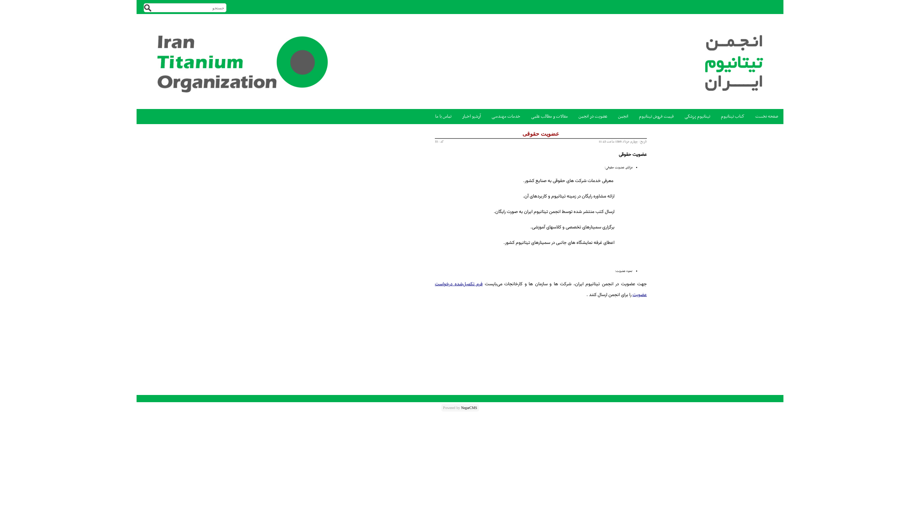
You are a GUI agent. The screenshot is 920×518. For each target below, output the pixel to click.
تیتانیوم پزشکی (697, 117)
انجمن (623, 117)
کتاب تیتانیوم (733, 117)
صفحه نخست (766, 117)
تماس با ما (443, 117)
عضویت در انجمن (593, 117)
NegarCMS (469, 408)
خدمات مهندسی (506, 117)
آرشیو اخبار (471, 117)
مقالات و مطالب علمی (549, 117)
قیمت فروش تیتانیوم (656, 117)
